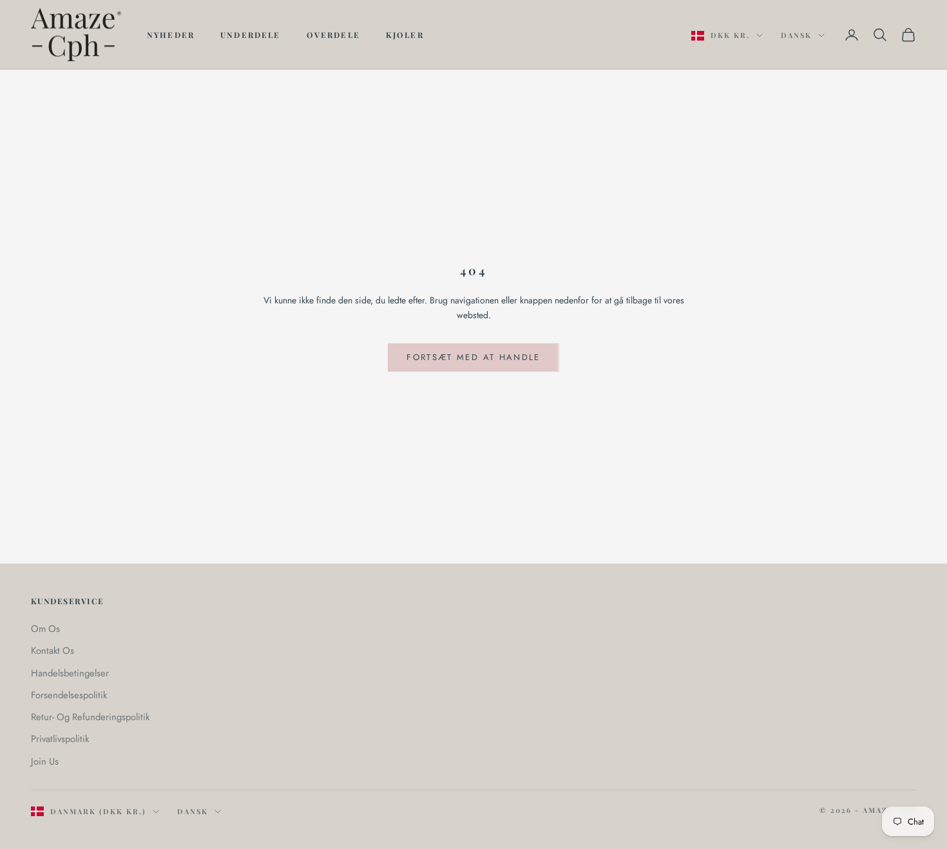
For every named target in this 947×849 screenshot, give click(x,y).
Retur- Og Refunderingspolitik (90, 717)
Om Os (45, 629)
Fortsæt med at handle (473, 357)
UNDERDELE (250, 35)
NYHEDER (171, 35)
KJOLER (405, 35)
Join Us (45, 761)
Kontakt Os (52, 651)
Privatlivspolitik (60, 739)
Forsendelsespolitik (69, 695)
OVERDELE (333, 35)
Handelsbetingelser (70, 673)
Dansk (796, 35)
